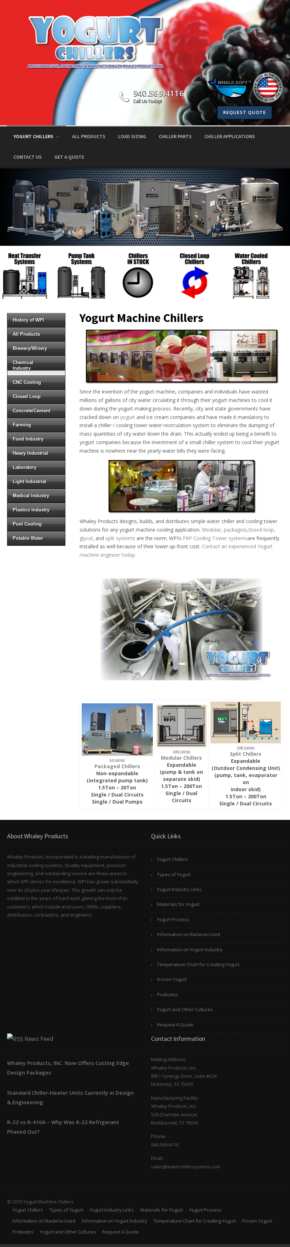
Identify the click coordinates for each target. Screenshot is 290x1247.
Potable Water (28, 538)
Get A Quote (69, 157)
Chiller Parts (175, 136)
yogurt (127, 417)
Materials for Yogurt (178, 904)
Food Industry (28, 439)
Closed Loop (27, 396)
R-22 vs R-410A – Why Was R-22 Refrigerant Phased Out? (63, 1126)
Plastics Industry (31, 509)
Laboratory (24, 467)
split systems (120, 538)
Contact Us (27, 157)
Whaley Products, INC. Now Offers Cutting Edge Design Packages (68, 1067)
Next (280, 272)
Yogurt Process (173, 919)
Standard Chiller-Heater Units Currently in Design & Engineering (70, 1097)
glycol (86, 538)
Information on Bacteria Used (188, 934)
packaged (235, 529)
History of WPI (28, 320)
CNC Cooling (27, 382)
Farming (22, 424)
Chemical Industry (23, 365)
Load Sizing (132, 136)
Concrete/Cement (31, 410)
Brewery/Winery (30, 348)
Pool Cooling (27, 524)
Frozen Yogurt (172, 979)
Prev (9, 272)
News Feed (38, 1039)
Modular (211, 529)
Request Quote (244, 112)
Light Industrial (29, 481)
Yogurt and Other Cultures (185, 1009)
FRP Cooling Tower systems (215, 538)
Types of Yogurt (174, 874)
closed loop (260, 529)
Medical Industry (31, 495)
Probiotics (167, 994)
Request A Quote (175, 1024)
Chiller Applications (229, 136)
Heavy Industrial (30, 453)
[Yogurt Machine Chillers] (95, 41)
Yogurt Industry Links (179, 889)
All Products (88, 136)
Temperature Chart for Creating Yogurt (198, 964)
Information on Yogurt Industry (189, 949)
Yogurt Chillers (33, 136)
